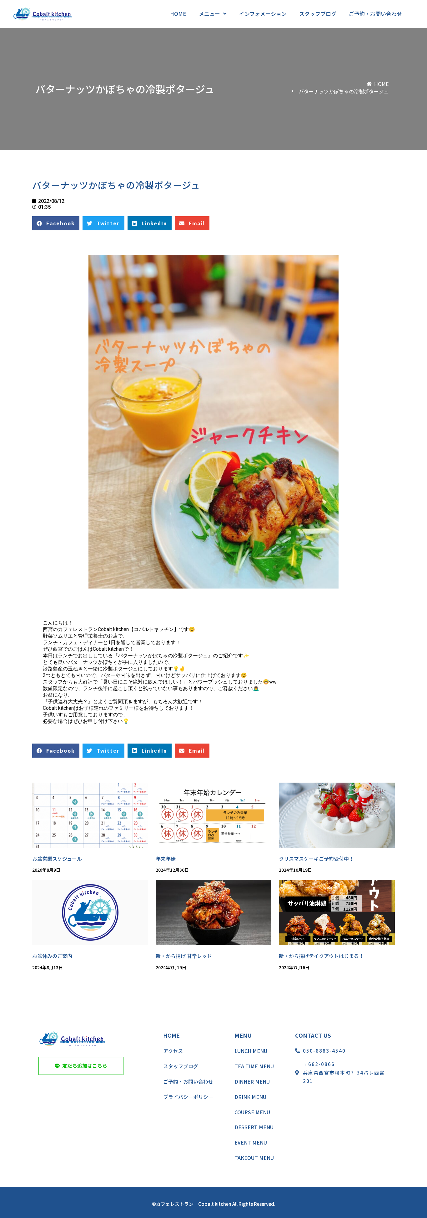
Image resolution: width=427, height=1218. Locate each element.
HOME (171, 1035)
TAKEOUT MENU (254, 1157)
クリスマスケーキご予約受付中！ (316, 858)
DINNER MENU (252, 1081)
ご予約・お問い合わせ (188, 1081)
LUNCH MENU (250, 1051)
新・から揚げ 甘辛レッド (184, 956)
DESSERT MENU (254, 1127)
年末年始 (166, 858)
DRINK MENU (250, 1096)
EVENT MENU (250, 1142)
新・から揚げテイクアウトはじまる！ (321, 956)
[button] (80, 1066)
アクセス (173, 1051)
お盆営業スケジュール (57, 858)
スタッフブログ (180, 1066)
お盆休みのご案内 (52, 956)
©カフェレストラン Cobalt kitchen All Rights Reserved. (213, 1203)
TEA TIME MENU (254, 1066)
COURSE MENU (252, 1112)
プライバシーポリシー (188, 1096)
